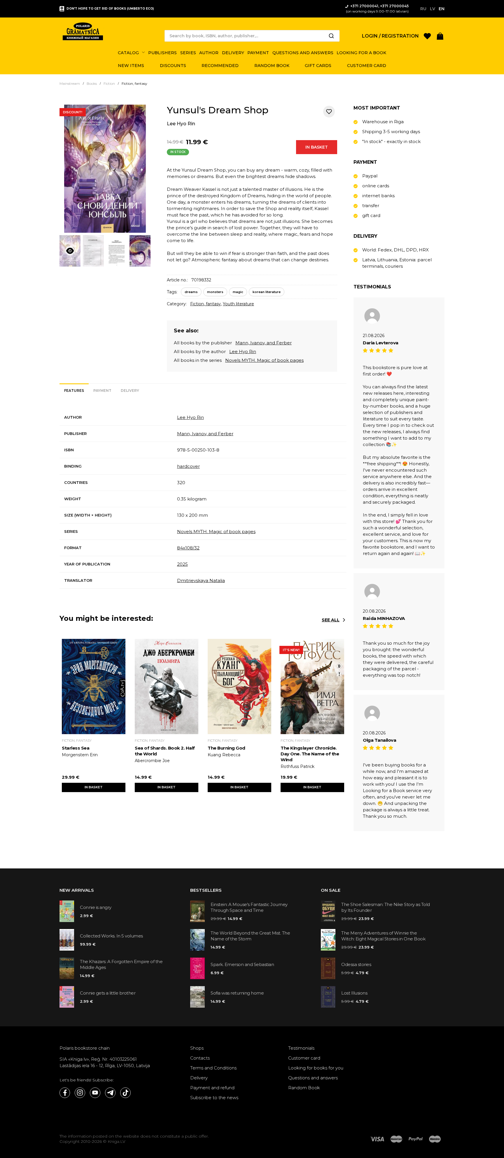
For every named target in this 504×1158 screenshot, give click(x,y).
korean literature (267, 292)
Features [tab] (74, 390)
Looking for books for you (315, 1068)
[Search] (331, 35)
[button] (440, 35)
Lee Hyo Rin (181, 123)
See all (331, 620)
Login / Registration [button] (390, 36)
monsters (215, 292)
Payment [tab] (102, 390)
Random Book (304, 1087)
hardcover (188, 466)
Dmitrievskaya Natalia (201, 580)
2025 (182, 564)
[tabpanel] (203, 499)
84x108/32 (188, 548)
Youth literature (238, 303)
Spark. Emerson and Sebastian (242, 964)
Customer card (304, 1058)
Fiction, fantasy (205, 303)
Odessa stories (356, 964)
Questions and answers (313, 1078)
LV (432, 8)
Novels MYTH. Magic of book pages (264, 360)
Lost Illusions (354, 993)
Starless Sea (75, 748)
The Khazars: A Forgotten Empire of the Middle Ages (121, 964)
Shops (197, 1048)
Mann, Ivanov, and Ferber (263, 343)
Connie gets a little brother (107, 993)
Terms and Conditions (213, 1068)
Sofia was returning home (237, 993)
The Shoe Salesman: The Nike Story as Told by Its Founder (385, 907)
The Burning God (226, 748)
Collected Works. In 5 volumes (111, 936)
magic (238, 292)
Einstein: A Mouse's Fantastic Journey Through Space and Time (249, 907)
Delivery (199, 1078)
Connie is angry (95, 907)
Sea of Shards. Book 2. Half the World (165, 751)
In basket (316, 147)
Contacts (200, 1058)
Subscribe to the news (214, 1097)
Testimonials (301, 1048)
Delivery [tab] (130, 390)
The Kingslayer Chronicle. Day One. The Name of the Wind (310, 753)
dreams (191, 292)
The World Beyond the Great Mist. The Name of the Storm (250, 936)
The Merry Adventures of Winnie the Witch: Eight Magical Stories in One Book (383, 936)
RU (423, 8)
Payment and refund (212, 1087)
